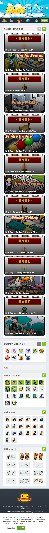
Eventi (20, 508)
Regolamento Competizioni (33, 506)
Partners (27, 508)
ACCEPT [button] (21, 528)
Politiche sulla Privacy (12, 506)
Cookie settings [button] (9, 528)
